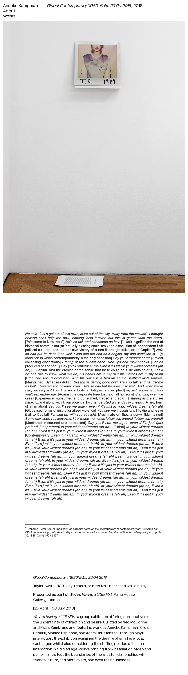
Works (9, 16)
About (9, 11)
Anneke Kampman (20, 5)
